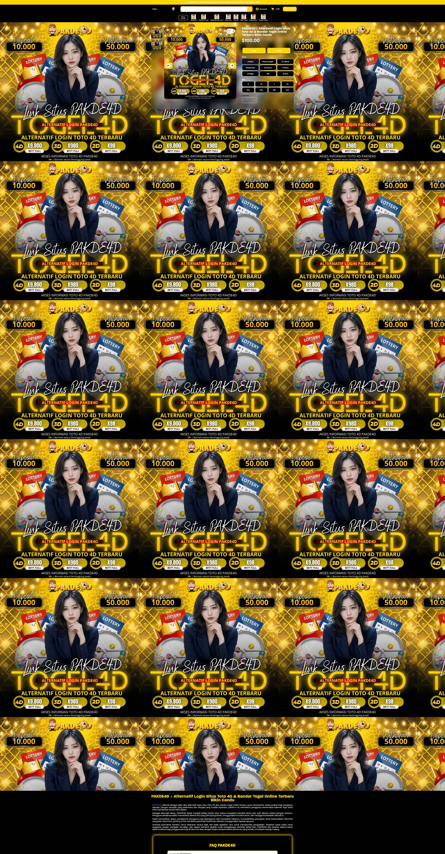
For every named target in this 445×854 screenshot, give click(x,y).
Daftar (278, 51)
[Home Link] (168, 9)
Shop (155, 9)
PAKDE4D (157, 805)
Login (254, 51)
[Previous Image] (168, 65)
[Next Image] (232, 65)
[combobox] (214, 9)
